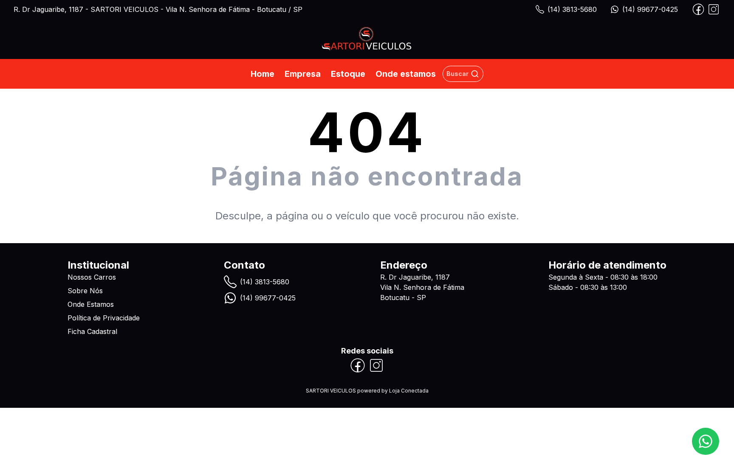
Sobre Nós (85, 290)
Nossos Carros (92, 277)
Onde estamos (405, 74)
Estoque (348, 74)
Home (262, 74)
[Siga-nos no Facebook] (698, 9)
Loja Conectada (409, 390)
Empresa (303, 74)
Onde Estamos (91, 304)
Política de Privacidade (104, 318)
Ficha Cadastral (92, 331)
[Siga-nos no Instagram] (713, 9)
